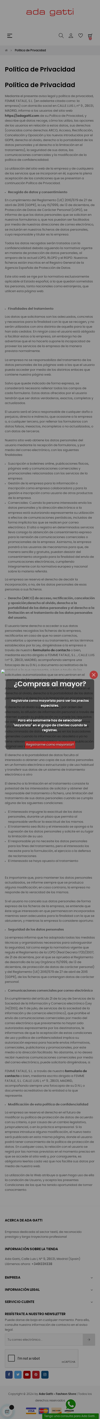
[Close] (94, 675)
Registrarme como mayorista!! (50, 744)
